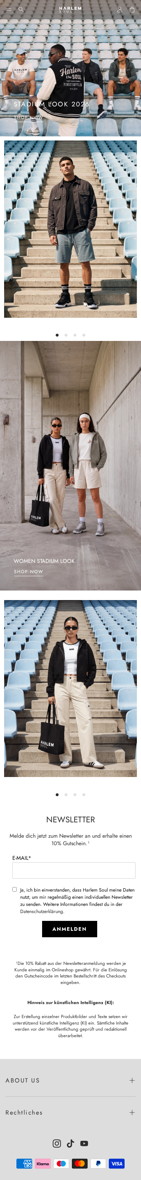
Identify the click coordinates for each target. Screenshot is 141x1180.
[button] (8, 9)
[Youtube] (84, 1143)
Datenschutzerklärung (41, 911)
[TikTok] (70, 1143)
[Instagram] (57, 1143)
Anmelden (69, 929)
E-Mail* (21, 858)
